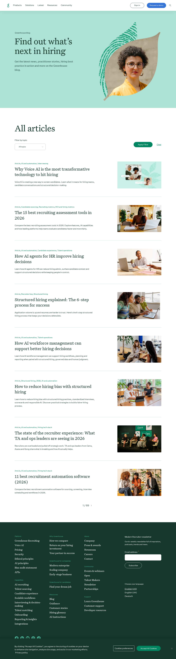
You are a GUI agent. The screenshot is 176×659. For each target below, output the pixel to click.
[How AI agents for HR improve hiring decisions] (139, 262)
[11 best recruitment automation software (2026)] (139, 482)
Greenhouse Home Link (8, 5)
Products (17, 5)
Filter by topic (21, 140)
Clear (159, 145)
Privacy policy (21, 652)
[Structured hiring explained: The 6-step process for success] (139, 305)
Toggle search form (170, 5)
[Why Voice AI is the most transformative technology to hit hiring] (139, 175)
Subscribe (133, 565)
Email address (132, 551)
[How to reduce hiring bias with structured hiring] (139, 392)
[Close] (172, 648)
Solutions (29, 5)
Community (66, 5)
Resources (52, 5)
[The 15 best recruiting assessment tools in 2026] (139, 218)
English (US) (131, 589)
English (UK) (131, 592)
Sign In (137, 5)
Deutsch (129, 596)
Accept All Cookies (149, 648)
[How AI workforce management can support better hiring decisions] (139, 349)
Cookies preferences (124, 648)
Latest (41, 5)
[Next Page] (91, 505)
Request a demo (156, 5)
